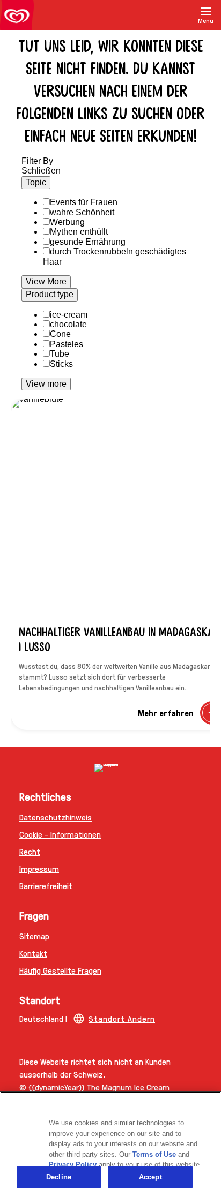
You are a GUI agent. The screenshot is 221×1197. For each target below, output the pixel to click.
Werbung (67, 222)
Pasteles (66, 344)
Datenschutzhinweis (55, 817)
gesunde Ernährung (88, 241)
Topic (36, 182)
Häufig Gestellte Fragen (60, 970)
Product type (49, 294)
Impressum (39, 868)
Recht (29, 851)
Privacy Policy (73, 1165)
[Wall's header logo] (17, 17)
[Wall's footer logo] (110, 768)
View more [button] (46, 383)
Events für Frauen (83, 202)
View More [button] (46, 281)
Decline (58, 1177)
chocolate (68, 324)
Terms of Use (154, 1154)
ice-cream (68, 314)
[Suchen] (179, 15)
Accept (150, 1177)
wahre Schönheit (82, 212)
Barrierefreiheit (45, 885)
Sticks (61, 363)
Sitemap (34, 936)
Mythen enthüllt (79, 231)
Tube (59, 353)
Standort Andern (122, 1018)
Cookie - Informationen (60, 834)
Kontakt (33, 953)
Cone (60, 333)
